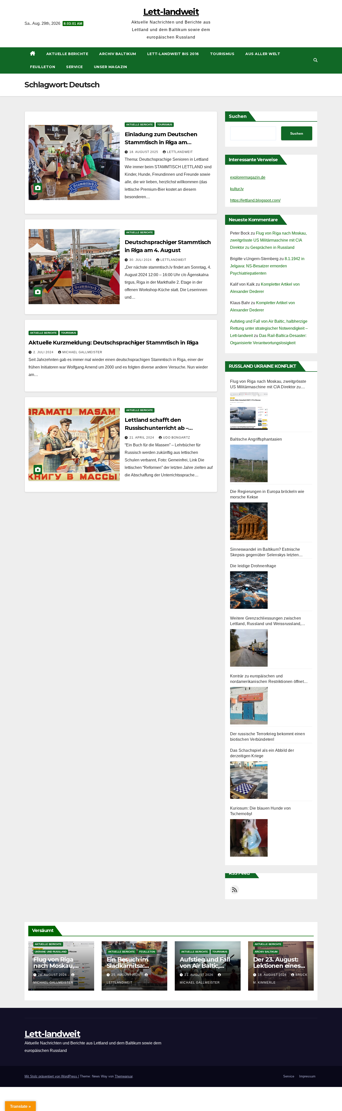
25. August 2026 (126, 975)
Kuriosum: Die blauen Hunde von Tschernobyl (260, 811)
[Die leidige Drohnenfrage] (249, 590)
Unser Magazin (110, 67)
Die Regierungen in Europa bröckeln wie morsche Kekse (267, 494)
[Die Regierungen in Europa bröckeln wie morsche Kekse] (249, 521)
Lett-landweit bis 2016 (173, 54)
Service (74, 67)
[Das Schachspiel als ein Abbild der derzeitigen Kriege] (249, 780)
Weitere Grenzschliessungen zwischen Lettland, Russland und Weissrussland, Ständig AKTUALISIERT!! (265, 621)
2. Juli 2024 (44, 352)
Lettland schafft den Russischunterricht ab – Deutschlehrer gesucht (156, 428)
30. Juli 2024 (141, 260)
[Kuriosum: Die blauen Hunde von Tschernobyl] (249, 838)
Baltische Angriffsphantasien (256, 439)
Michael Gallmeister (82, 352)
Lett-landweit (171, 12)
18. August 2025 (144, 152)
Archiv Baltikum (117, 54)
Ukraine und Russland (51, 951)
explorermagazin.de (247, 177)
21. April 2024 (142, 437)
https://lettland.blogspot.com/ (255, 200)
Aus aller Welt (262, 54)
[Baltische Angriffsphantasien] (249, 463)
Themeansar (123, 1076)
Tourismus (222, 54)
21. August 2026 (199, 975)
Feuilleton (42, 67)
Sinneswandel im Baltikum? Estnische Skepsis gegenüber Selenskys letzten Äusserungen (265, 552)
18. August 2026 (273, 975)
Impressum (307, 1076)
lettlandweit (180, 152)
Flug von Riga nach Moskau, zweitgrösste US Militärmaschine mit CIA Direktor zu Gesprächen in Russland (268, 240)
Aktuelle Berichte (67, 54)
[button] (315, 60)
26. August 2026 (53, 975)
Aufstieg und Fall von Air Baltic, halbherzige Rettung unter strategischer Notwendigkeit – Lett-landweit (269, 328)
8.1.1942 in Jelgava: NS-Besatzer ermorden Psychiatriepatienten (267, 266)
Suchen (238, 116)
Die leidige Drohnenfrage (253, 566)
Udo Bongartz (176, 437)
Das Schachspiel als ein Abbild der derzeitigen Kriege (262, 753)
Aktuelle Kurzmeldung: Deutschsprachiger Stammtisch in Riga (113, 342)
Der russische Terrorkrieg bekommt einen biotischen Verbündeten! (267, 737)
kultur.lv (237, 189)
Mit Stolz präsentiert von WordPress (51, 1076)
